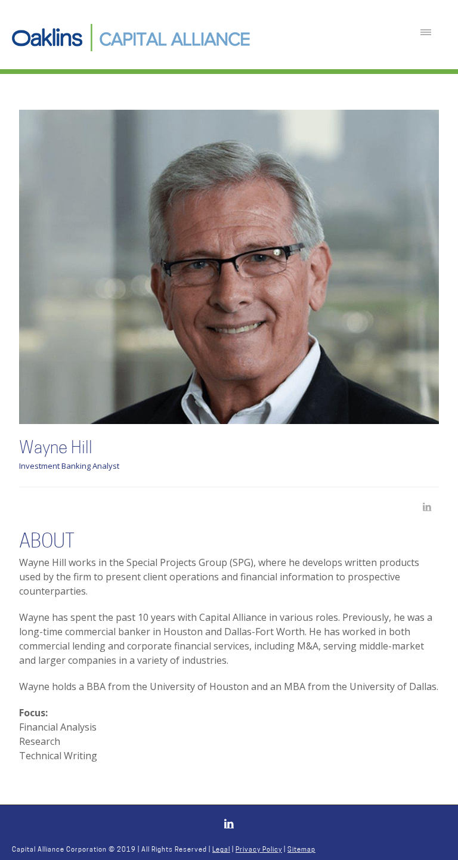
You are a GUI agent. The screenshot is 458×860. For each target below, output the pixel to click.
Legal (221, 850)
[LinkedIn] (431, 507)
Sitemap (301, 850)
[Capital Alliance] (131, 37)
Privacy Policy (259, 850)
